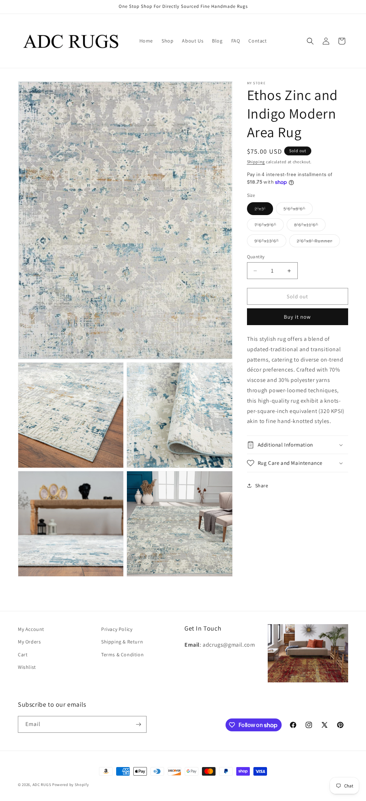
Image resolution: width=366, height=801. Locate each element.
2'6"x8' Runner (318, 242)
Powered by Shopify (70, 784)
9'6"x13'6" (270, 242)
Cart (23, 654)
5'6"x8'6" (298, 210)
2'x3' (263, 210)
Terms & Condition (122, 654)
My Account (31, 629)
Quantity (256, 257)
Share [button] (261, 485)
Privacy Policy (116, 629)
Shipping (256, 161)
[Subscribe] (138, 724)
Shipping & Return (122, 641)
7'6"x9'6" (269, 226)
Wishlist (27, 667)
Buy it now (297, 316)
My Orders (29, 641)
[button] (310, 41)
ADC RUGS (42, 784)
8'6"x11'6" (310, 226)
